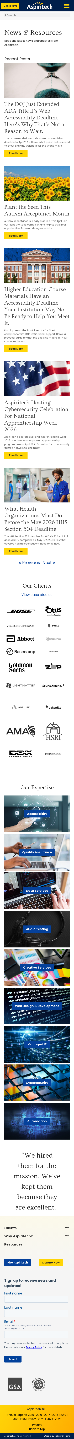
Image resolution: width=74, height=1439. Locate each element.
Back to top (37, 1429)
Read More (16, 153)
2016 (39, 1415)
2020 (16, 1419)
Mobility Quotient (62, 1436)
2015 (31, 1415)
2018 (55, 1415)
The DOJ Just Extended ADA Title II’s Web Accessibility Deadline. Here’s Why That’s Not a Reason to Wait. (34, 117)
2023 (41, 1419)
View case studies (37, 594)
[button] (66, 5)
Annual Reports (17, 1415)
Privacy (37, 1425)
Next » (48, 563)
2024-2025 (54, 1419)
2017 (47, 1415)
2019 (63, 1415)
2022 (32, 1419)
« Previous (29, 563)
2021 (24, 1419)
